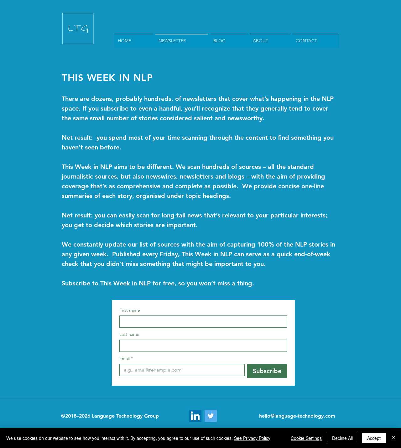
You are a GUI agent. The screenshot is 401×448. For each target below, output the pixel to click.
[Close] (393, 438)
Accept (374, 438)
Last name (129, 334)
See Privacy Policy (252, 438)
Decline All (342, 438)
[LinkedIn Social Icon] (195, 416)
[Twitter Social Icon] (211, 416)
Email (126, 358)
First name (129, 310)
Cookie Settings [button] (306, 438)
